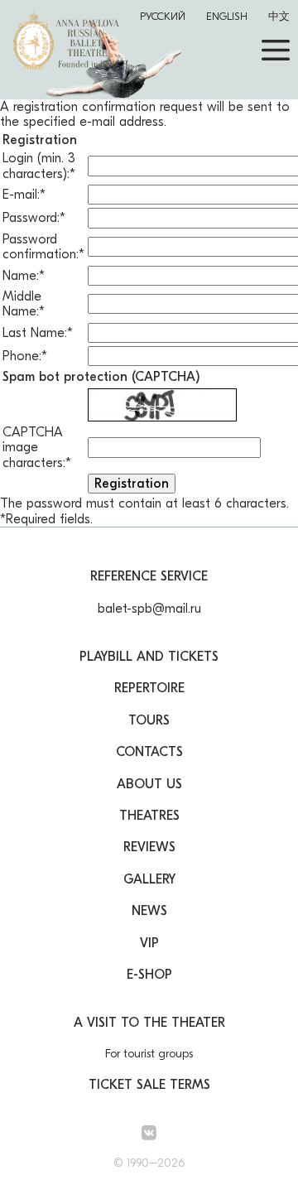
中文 (279, 16)
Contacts (149, 751)
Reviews (149, 847)
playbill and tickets (149, 656)
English (227, 16)
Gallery (149, 879)
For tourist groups (149, 1054)
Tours (149, 720)
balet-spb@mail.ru (149, 608)
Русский (162, 16)
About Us (149, 784)
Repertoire (149, 688)
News (149, 910)
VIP (149, 943)
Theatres (149, 815)
